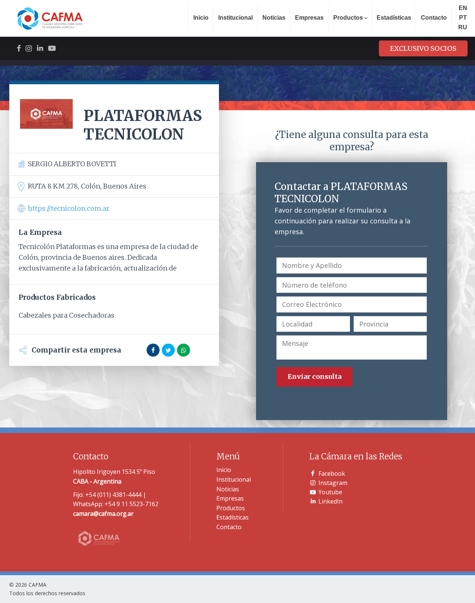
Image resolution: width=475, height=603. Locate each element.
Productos (230, 508)
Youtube (330, 492)
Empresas (309, 17)
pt (463, 17)
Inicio (201, 17)
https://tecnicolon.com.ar (68, 208)
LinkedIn (330, 501)
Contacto (434, 17)
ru (462, 27)
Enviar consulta (314, 376)
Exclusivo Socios (423, 48)
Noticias (273, 17)
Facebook (331, 473)
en (463, 8)
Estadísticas (394, 17)
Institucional (235, 17)
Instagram (332, 483)
